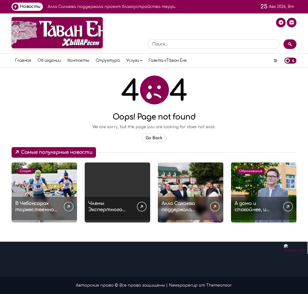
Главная (23, 60)
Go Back (154, 138)
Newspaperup (183, 285)
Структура (108, 60)
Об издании (49, 60)
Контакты (78, 60)
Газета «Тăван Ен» (167, 60)
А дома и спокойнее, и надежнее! (250, 210)
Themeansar (218, 285)
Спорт (25, 171)
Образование (251, 171)
